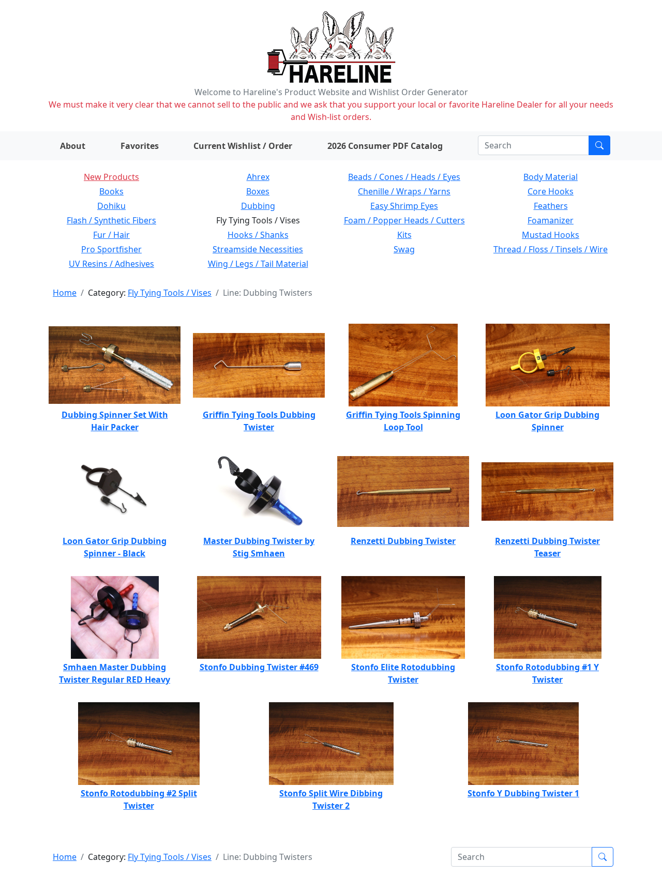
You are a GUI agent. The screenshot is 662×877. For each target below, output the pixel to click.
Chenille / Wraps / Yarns (404, 191)
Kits (404, 234)
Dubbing (258, 205)
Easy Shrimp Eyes (404, 205)
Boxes (257, 191)
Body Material (550, 177)
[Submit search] (599, 145)
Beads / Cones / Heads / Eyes (404, 177)
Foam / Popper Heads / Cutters (404, 220)
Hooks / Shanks (258, 234)
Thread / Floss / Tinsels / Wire (550, 249)
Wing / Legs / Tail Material (258, 263)
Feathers (551, 205)
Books (111, 191)
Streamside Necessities (258, 249)
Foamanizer (551, 220)
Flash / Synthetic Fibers (111, 220)
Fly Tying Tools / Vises (170, 292)
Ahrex (258, 177)
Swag (404, 249)
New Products (111, 177)
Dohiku (111, 205)
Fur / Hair (111, 234)
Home (65, 292)
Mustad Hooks (550, 234)
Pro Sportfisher (111, 249)
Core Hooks (551, 191)
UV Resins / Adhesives (111, 263)
